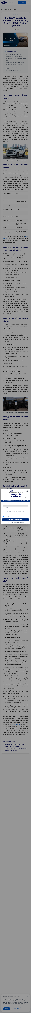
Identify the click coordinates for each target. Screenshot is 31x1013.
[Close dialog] (27, 491)
